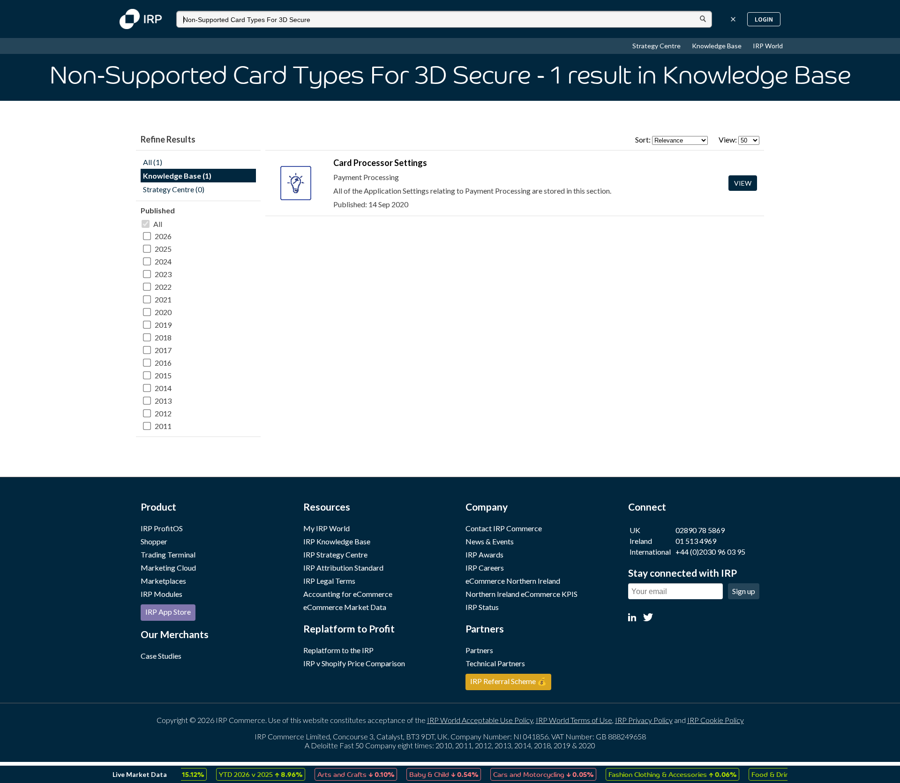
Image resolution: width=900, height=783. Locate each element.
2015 (163, 375)
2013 (163, 400)
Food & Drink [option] (775, 774)
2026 (163, 236)
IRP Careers (484, 567)
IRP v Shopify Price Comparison (354, 663)
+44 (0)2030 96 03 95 (710, 551)
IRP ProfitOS (162, 528)
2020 (163, 312)
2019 (163, 324)
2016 (163, 362)
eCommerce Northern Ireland (512, 580)
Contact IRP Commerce (503, 528)
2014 (163, 388)
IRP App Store (168, 611)
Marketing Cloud (168, 567)
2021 (163, 299)
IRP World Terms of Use (574, 719)
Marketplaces (163, 580)
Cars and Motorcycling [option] (532, 774)
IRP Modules (161, 593)
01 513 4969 (695, 540)
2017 (163, 350)
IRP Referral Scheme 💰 (508, 681)
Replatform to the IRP (338, 650)
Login (764, 19)
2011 (163, 426)
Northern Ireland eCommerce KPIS (521, 593)
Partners (479, 650)
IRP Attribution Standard (343, 567)
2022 (163, 286)
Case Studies (161, 655)
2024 (163, 261)
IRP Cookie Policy (715, 719)
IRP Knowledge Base (336, 541)
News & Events (489, 541)
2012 (163, 413)
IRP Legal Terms (329, 580)
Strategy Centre (657, 46)
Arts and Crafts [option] (344, 774)
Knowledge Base (717, 46)
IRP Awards (484, 554)
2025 (163, 248)
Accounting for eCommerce (347, 593)
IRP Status (482, 606)
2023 (163, 274)
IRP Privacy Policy (644, 719)
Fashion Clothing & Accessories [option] (661, 774)
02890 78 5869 (700, 530)
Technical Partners (495, 663)
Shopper (154, 541)
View (742, 183)
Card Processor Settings (380, 163)
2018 (163, 337)
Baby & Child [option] (432, 774)
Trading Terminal (168, 554)
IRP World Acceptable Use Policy (480, 719)
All (157, 223)
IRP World (768, 46)
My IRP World (326, 528)
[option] (249, 774)
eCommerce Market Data (344, 606)
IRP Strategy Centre (335, 554)
